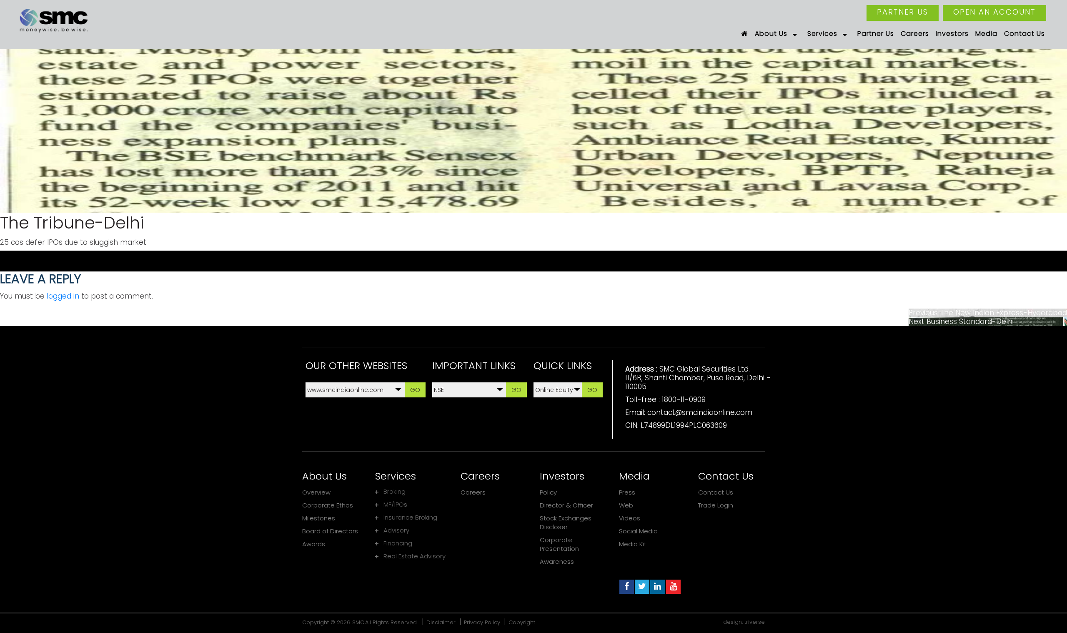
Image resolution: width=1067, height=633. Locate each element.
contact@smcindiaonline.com (699, 412)
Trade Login (715, 505)
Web (626, 505)
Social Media (638, 531)
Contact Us (715, 492)
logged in (63, 296)
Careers (473, 492)
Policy (548, 492)
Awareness (557, 561)
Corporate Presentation (559, 544)
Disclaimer (441, 622)
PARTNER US (902, 12)
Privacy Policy (482, 622)
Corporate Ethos (327, 505)
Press (627, 492)
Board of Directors (330, 531)
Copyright (521, 622)
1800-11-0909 (684, 399)
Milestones (318, 518)
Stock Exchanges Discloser (565, 522)
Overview (316, 492)
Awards (313, 544)
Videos (629, 518)
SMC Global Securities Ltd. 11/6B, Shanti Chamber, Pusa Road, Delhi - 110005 (698, 378)
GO (415, 389)
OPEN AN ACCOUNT (994, 12)
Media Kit (632, 544)
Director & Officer (566, 505)
